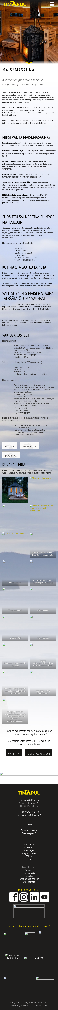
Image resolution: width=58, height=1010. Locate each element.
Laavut (29, 859)
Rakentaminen (29, 867)
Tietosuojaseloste (29, 830)
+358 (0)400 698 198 (29, 812)
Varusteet (29, 870)
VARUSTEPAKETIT (29, 446)
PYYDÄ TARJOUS (11, 456)
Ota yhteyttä (13, 754)
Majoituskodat (29, 853)
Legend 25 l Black (33, 352)
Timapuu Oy (29, 873)
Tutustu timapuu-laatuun (38, 754)
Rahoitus (29, 875)
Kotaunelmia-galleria (29, 878)
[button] (51, 3)
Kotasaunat (29, 847)
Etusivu (29, 824)
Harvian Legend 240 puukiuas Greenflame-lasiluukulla (31, 346)
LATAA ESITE (9, 446)
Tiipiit (29, 856)
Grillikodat (29, 844)
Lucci (44, 1005)
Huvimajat (29, 850)
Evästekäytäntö (29, 833)
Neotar (26, 1005)
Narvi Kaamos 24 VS (22, 367)
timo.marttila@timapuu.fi (29, 815)
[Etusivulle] (14, 5)
